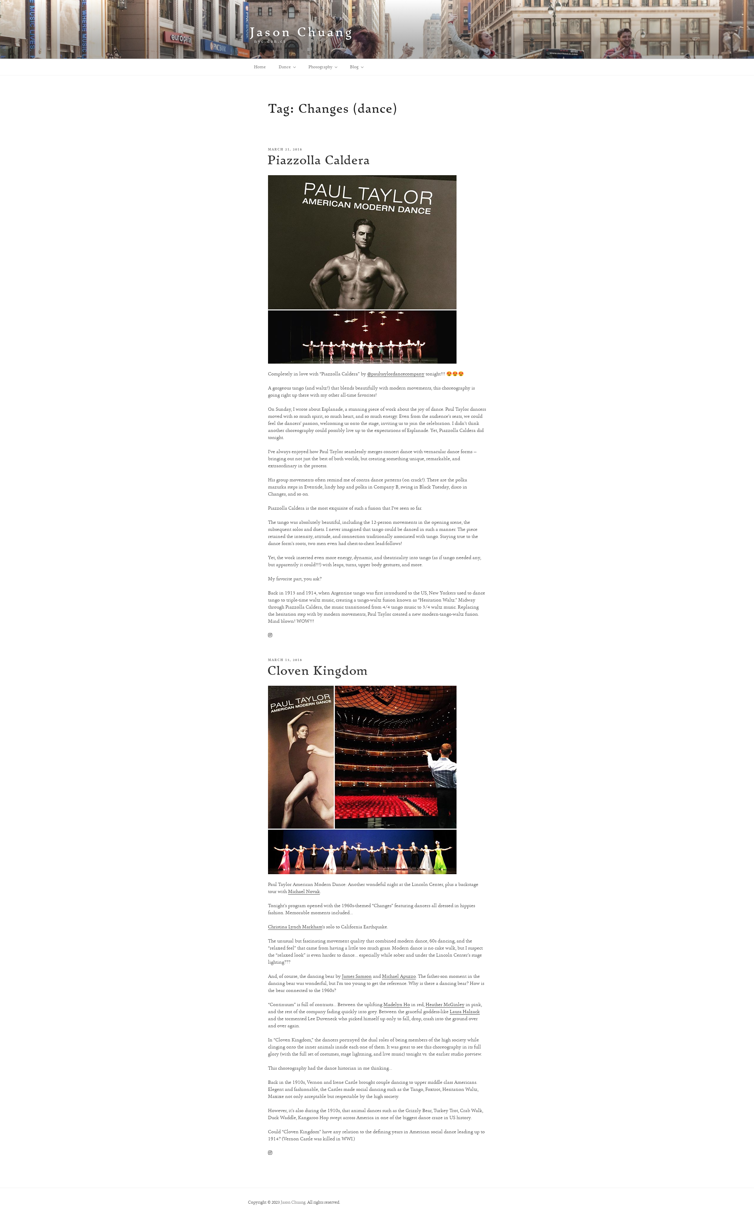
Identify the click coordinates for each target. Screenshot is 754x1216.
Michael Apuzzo (399, 976)
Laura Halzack (465, 1011)
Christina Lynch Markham (295, 927)
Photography (320, 67)
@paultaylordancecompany (395, 374)
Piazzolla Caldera (318, 160)
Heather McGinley (445, 1004)
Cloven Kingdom (317, 670)
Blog (354, 67)
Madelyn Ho (396, 1004)
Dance (285, 67)
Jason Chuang (302, 32)
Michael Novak (304, 891)
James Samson (357, 976)
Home (260, 67)
